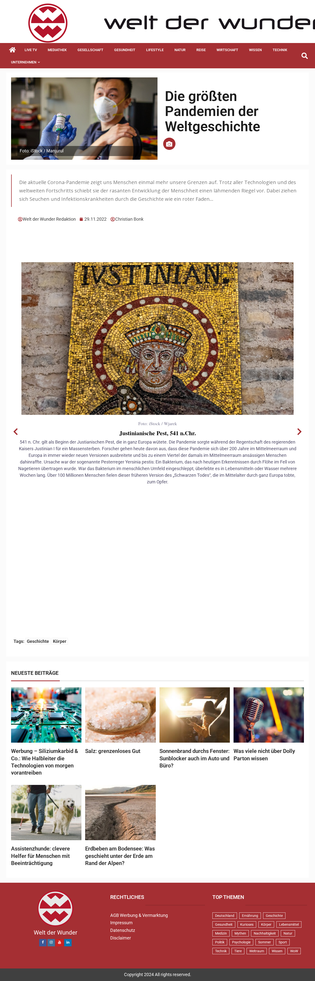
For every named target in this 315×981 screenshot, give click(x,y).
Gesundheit (124, 50)
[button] (15, 431)
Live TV (31, 50)
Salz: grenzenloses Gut (112, 751)
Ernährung (250, 916)
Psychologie (241, 942)
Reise (201, 50)
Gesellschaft (90, 50)
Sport (283, 942)
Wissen (255, 50)
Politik (219, 942)
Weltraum (256, 951)
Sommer (264, 942)
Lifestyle (155, 50)
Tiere (238, 951)
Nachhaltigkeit (265, 933)
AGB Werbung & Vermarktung (139, 915)
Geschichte (38, 641)
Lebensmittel (289, 924)
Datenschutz (122, 930)
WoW (294, 951)
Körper (59, 641)
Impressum (121, 922)
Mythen (240, 933)
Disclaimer (120, 937)
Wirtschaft (227, 50)
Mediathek (57, 50)
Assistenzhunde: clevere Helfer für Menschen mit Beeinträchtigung (40, 856)
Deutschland (224, 916)
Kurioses (246, 924)
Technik (280, 50)
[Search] (304, 56)
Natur (180, 50)
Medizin (221, 933)
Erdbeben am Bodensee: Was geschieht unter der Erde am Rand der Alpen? (120, 856)
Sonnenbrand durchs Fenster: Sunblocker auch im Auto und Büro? (194, 758)
